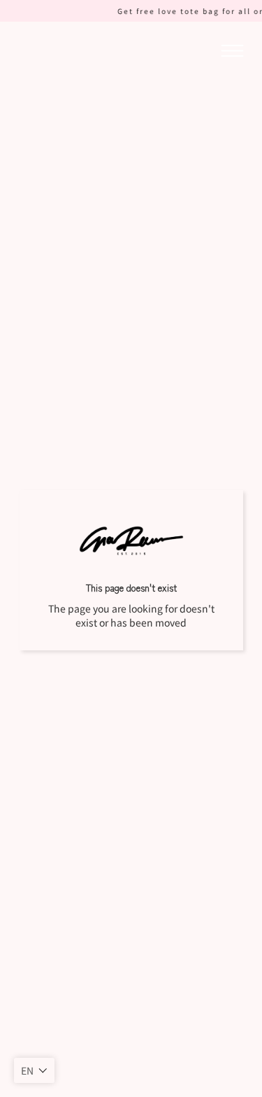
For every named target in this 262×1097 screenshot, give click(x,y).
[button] (34, 1070)
